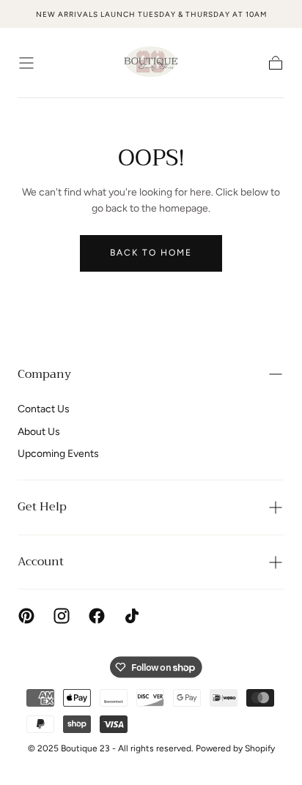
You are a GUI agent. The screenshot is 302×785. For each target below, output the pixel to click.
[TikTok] (132, 616)
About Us (39, 431)
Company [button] (44, 374)
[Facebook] (97, 616)
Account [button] (41, 561)
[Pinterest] (26, 616)
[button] (26, 63)
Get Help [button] (42, 506)
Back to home (151, 253)
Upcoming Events (58, 453)
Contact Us (44, 409)
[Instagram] (61, 616)
